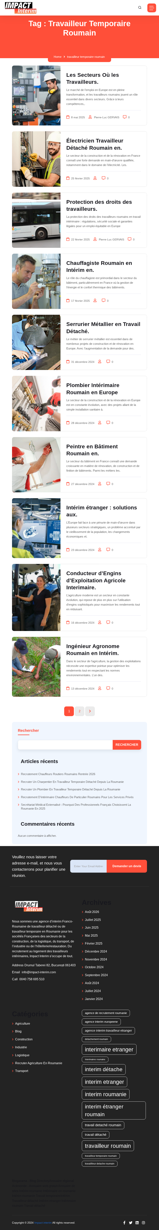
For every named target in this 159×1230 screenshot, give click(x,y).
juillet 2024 (93, 991)
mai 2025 (91, 935)
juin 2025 (92, 927)
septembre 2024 (96, 975)
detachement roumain (96, 1039)
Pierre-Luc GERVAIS (107, 117)
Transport (21, 1071)
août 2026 (92, 912)
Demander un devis (126, 866)
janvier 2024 (94, 999)
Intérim (65, 1195)
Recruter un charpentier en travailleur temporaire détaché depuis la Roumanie (72, 781)
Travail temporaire (48, 1195)
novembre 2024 (96, 959)
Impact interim (43, 1222)
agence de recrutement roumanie (106, 1013)
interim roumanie (105, 1094)
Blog (18, 1031)
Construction (24, 1039)
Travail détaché (34, 1205)
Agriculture (22, 1023)
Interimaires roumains (95, 1059)
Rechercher (28, 730)
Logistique (22, 1055)
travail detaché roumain (103, 1125)
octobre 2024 (94, 967)
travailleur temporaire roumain (86, 56)
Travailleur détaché (25, 1200)
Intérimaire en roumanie (59, 1191)
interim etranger (104, 1082)
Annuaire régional (61, 1180)
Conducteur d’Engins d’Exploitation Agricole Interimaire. (96, 580)
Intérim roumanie (30, 1191)
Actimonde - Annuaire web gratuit (35, 1186)
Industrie (21, 1047)
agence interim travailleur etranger (108, 1030)
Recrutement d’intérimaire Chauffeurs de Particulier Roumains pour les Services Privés (77, 797)
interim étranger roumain (104, 1110)
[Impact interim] (20, 8)
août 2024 (92, 983)
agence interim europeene (101, 1021)
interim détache (104, 1069)
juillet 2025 (93, 919)
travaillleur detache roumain (99, 1163)
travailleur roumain (108, 1146)
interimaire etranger (109, 1049)
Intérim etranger (50, 1200)
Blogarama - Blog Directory (30, 1180)
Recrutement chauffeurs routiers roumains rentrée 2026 (58, 774)
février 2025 (93, 943)
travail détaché (95, 1135)
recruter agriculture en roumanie (38, 1063)
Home (57, 56)
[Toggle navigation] (151, 7)
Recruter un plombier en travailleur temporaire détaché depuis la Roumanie (70, 789)
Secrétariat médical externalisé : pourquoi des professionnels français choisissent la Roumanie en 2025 (76, 806)
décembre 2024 (96, 951)
